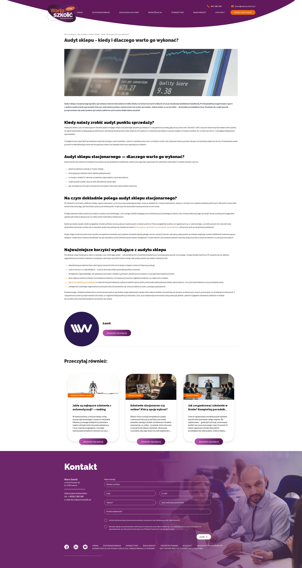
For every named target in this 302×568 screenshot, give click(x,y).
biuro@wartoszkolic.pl (81, 499)
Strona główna (70, 34)
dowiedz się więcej (117, 333)
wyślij (201, 536)
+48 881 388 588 (76, 496)
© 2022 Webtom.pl (82, 555)
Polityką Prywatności (151, 529)
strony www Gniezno (95, 555)
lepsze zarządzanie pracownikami (82, 282)
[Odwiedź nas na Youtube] (85, 547)
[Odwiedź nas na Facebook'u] (66, 547)
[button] (79, 12)
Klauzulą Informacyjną (132, 529)
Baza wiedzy (82, 34)
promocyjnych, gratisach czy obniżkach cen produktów (156, 227)
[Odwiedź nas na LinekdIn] (76, 547)
